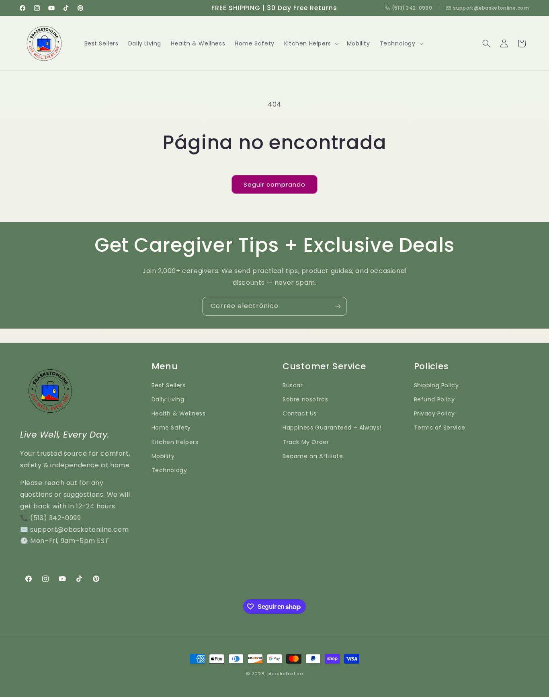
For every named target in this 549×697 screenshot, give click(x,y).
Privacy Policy (434, 413)
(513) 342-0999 (412, 7)
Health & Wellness (179, 413)
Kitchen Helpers (175, 442)
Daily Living (168, 399)
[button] (310, 43)
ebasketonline (285, 673)
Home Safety (171, 428)
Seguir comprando (274, 184)
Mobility (163, 456)
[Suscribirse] (337, 306)
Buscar (293, 385)
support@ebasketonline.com (491, 7)
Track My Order (306, 442)
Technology (169, 470)
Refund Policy (434, 399)
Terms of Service (440, 428)
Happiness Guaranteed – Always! (332, 428)
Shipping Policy (436, 385)
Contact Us (300, 413)
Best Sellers (169, 385)
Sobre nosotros (305, 399)
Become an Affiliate (313, 456)
